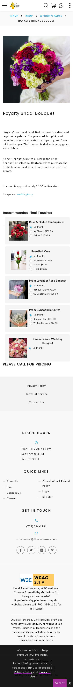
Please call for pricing (27, 364)
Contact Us (36, 402)
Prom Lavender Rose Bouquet (47, 280)
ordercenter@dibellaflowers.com (36, 539)
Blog (9, 487)
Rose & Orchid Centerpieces (46, 222)
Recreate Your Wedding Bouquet (47, 341)
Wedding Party (51, 16)
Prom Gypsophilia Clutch (44, 309)
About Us (12, 481)
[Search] (46, 5)
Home (14, 16)
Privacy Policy (36, 385)
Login (45, 491)
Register (47, 497)
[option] (36, 69)
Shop (29, 16)
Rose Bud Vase (41, 251)
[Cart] (54, 5)
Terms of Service (36, 393)
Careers (12, 498)
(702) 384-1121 (36, 526)
